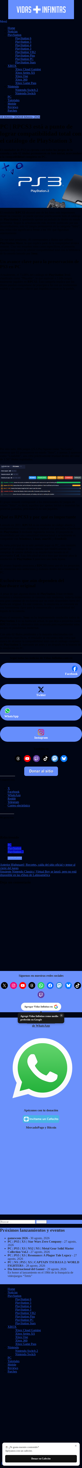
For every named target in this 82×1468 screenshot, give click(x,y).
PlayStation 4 (23, 45)
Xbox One (21, 76)
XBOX (12, 65)
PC (9, 96)
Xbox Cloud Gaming (28, 69)
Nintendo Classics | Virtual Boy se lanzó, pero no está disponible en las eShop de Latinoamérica (38, 873)
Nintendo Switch (25, 93)
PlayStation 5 (23, 41)
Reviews (13, 107)
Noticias (13, 31)
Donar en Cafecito (41, 1458)
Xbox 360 (21, 79)
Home (11, 28)
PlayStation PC (24, 59)
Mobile (12, 103)
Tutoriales (13, 100)
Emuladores (15, 858)
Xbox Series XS (25, 72)
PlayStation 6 (23, 38)
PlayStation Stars (25, 62)
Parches (12, 110)
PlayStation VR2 (25, 52)
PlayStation (14, 34)
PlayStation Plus (25, 55)
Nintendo (13, 86)
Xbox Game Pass (25, 83)
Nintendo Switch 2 (26, 89)
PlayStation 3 (23, 48)
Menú (3, 21)
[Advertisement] (41, 322)
